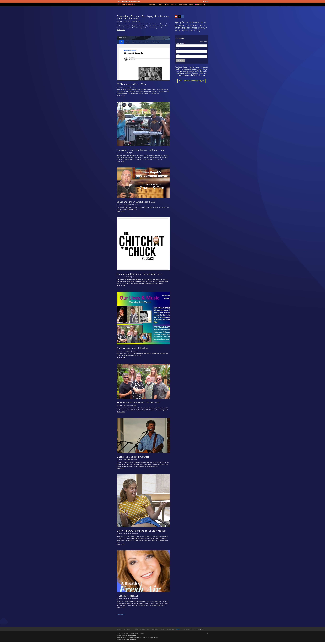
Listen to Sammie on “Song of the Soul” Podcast (141, 530)
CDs (148, 629)
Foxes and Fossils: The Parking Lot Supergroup (141, 149)
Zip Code (178, 49)
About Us (152, 4)
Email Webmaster (131, 639)
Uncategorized (136, 21)
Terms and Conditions (188, 629)
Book (160, 4)
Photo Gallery (128, 629)
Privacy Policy (201, 629)
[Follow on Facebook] (182, 16)
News (191, 4)
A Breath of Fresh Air (127, 595)
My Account (170, 629)
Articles (133, 87)
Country (178, 54)
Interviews (135, 205)
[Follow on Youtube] (176, 16)
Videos (166, 4)
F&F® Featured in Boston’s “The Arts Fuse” (138, 402)
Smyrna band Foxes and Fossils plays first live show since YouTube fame (143, 17)
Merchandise (183, 4)
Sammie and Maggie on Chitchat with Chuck (139, 273)
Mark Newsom (132, 635)
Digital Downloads (139, 629)
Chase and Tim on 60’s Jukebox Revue (136, 201)
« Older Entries (121, 614)
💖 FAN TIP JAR (200, 4)
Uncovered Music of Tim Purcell (133, 456)
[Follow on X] (179, 16)
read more (121, 30)
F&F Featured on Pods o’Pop (131, 84)
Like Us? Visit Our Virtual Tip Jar (191, 81)
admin (120, 21)
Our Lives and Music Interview (132, 348)
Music (173, 4)
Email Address (180, 43)
